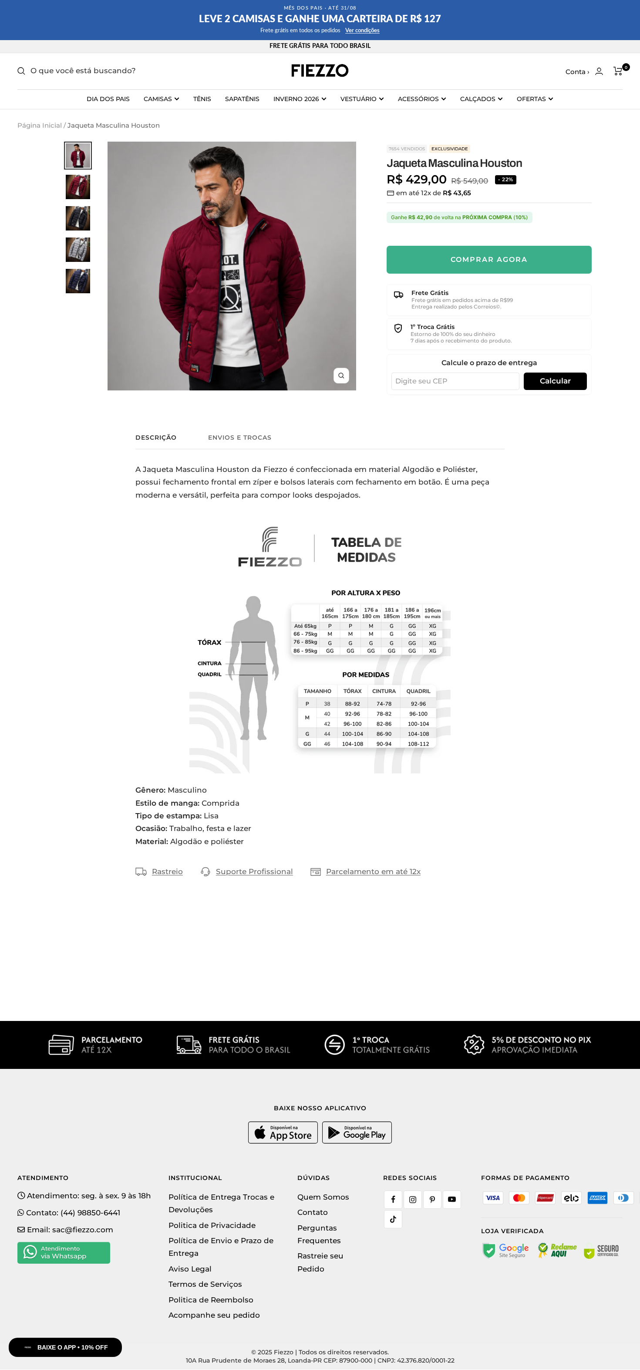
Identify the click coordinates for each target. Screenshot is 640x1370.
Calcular (555, 380)
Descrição (156, 437)
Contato (312, 1212)
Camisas (158, 99)
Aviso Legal (190, 1269)
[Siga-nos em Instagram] (412, 1199)
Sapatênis (242, 99)
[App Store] (284, 1141)
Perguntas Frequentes (319, 1234)
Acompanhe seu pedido (214, 1315)
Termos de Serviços (205, 1284)
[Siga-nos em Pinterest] (432, 1199)
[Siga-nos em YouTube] (452, 1199)
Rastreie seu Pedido (320, 1262)
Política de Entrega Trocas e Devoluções (221, 1203)
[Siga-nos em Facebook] (393, 1199)
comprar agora (489, 259)
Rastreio (167, 871)
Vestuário (358, 99)
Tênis (202, 99)
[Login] (599, 71)
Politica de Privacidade (212, 1225)
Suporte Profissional (254, 871)
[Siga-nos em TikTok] (393, 1219)
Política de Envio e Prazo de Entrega (220, 1247)
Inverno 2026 (296, 99)
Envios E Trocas (240, 437)
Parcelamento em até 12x (373, 871)
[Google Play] (357, 1141)
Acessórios (418, 99)
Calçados (477, 99)
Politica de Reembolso (210, 1299)
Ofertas (531, 99)
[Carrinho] (618, 71)
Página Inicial (39, 125)
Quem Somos (323, 1197)
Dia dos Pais (108, 99)
